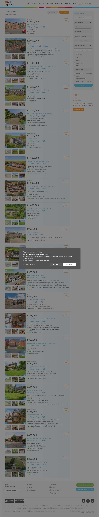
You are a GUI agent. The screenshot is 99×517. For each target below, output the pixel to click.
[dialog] (49, 258)
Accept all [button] (69, 264)
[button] (30, 264)
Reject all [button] (56, 264)
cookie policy (46, 260)
